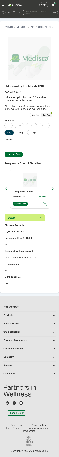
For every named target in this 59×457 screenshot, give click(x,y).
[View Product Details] (45, 204)
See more (42, 197)
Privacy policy (18, 425)
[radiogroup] (11, 12)
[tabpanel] (29, 255)
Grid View (36, 115)
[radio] (3, 12)
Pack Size (9, 121)
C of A (8, 13)
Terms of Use (28, 431)
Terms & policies (14, 428)
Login (43, 5)
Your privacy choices (40, 428)
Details (11, 218)
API (32, 27)
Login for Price (14, 154)
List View (46, 115)
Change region (16, 413)
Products (9, 27)
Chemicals (22, 27)
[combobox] (37, 12)
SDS (18, 13)
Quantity (9, 140)
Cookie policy (38, 425)
